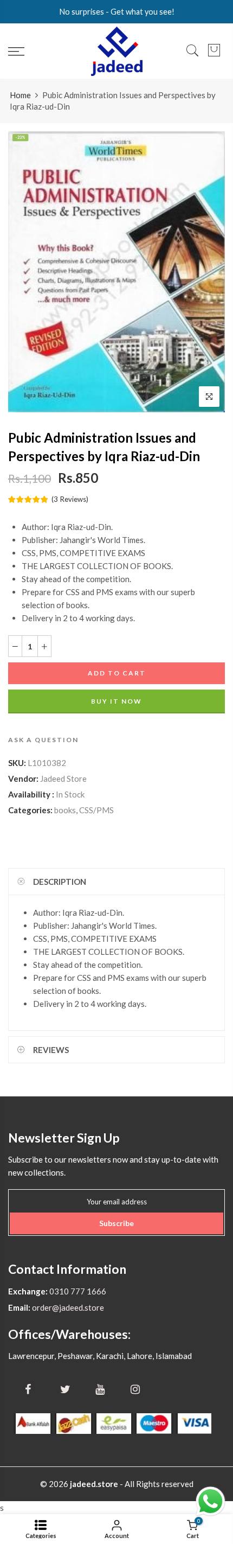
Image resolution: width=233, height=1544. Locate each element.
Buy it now (116, 701)
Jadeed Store (63, 778)
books (65, 810)
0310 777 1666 (77, 1291)
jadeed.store (94, 1484)
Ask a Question (43, 740)
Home (20, 95)
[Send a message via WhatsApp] (210, 1501)
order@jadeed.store (67, 1307)
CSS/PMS (96, 810)
